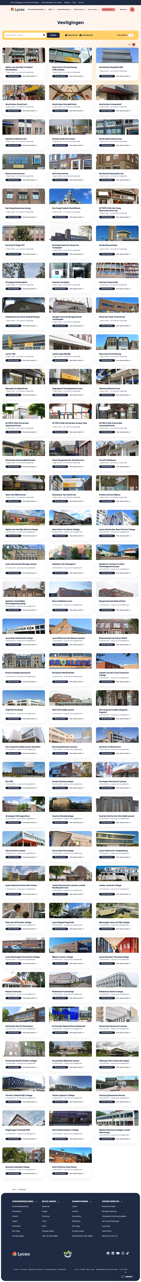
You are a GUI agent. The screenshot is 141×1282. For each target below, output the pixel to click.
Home (14, 1189)
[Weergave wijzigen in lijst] (129, 44)
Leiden (14, 1221)
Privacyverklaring (50, 1269)
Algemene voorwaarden (36, 1269)
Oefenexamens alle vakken (82, 1236)
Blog (74, 2)
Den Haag (16, 1231)
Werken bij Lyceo (109, 1236)
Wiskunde (46, 1206)
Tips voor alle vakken (50, 1236)
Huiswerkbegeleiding (36, 9)
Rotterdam (16, 1226)
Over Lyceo (23, 1269)
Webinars (67, 2)
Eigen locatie (73, 35)
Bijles (51, 9)
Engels (44, 1211)
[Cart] (132, 9)
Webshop (123, 9)
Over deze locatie (29, 76)
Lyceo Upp (106, 1226)
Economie (46, 1216)
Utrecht (15, 1216)
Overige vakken (48, 1231)
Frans (44, 1221)
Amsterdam (16, 1211)
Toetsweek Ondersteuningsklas (114, 1216)
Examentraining (63, 9)
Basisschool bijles (109, 1206)
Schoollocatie (87, 35)
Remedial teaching (109, 1211)
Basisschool (79, 9)
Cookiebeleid (61, 1269)
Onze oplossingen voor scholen (51, 2)
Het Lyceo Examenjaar (110, 1221)
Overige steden (18, 1236)
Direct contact (13, 76)
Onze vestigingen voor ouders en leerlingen (25, 2)
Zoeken (53, 35)
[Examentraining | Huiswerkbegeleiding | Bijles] (18, 9)
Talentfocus (106, 1231)
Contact (81, 2)
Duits (44, 1226)
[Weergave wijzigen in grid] (133, 44)
